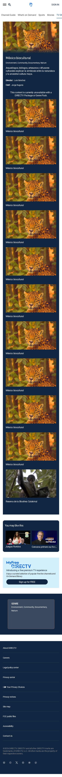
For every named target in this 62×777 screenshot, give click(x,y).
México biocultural (15, 131)
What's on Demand (27, 15)
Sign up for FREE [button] (27, 581)
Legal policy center (11, 667)
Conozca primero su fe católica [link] (47, 546)
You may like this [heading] (14, 525)
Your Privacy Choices (16, 687)
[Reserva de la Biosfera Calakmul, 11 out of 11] (31, 483)
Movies (50, 15)
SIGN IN (55, 4)
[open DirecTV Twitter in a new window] (17, 762)
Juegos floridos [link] (13, 546)
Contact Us (7, 735)
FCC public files (9, 716)
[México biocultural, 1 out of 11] (31, 113)
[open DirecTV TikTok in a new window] (36, 762)
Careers (6, 657)
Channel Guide (8, 15)
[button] (4, 4)
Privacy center (9, 677)
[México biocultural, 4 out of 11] (31, 224)
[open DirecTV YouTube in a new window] (29, 762)
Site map (6, 706)
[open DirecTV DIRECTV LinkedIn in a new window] (4, 762)
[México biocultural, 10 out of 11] (31, 446)
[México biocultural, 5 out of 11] (31, 261)
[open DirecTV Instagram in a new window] (23, 762)
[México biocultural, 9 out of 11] (31, 409)
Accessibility (8, 726)
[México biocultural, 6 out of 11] (31, 298)
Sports (41, 15)
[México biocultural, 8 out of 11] (31, 372)
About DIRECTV (9, 648)
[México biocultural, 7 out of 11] (31, 335)
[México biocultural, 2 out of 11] (31, 150)
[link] (17, 537)
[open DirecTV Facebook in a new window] (10, 762)
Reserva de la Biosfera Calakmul (21, 501)
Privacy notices (9, 696)
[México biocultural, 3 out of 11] (31, 187)
